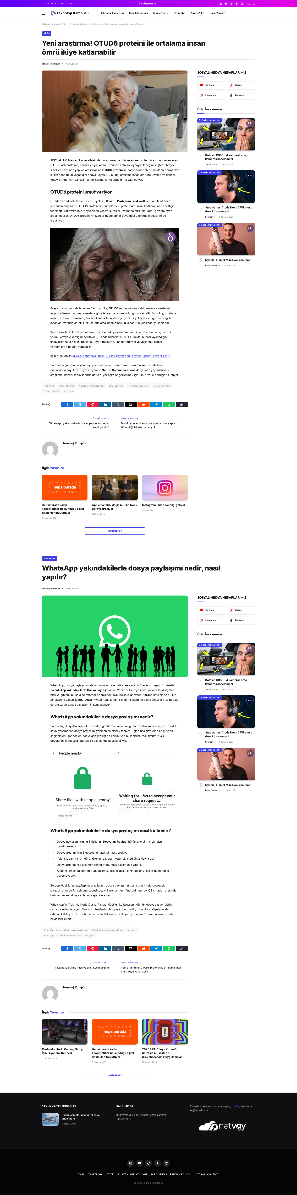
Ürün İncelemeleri (147, 3)
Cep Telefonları (138, 13)
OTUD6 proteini (162, 385)
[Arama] (248, 4)
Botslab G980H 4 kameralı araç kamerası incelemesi (226, 157)
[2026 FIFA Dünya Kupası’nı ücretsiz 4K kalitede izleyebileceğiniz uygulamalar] (165, 1032)
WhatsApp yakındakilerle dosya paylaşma (115, 930)
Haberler (50, 558)
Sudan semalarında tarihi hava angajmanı (81, 1116)
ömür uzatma (116, 385)
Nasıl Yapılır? (218, 13)
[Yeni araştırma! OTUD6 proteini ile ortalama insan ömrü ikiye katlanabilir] (115, 111)
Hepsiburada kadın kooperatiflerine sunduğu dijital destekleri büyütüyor (63, 508)
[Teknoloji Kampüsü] (70, 13)
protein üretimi (51, 391)
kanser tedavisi (66, 385)
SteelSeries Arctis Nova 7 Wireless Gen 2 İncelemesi (228, 209)
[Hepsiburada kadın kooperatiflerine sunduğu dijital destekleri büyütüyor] (64, 487)
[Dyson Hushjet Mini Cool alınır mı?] (226, 239)
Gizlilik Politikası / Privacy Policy (166, 1174)
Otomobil (179, 13)
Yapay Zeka (197, 13)
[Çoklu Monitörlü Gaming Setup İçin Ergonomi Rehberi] (64, 1032)
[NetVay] (222, 1125)
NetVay (236, 1106)
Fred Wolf (49, 385)
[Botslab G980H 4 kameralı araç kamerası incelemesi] (226, 134)
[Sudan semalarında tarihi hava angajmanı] (50, 1119)
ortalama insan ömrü (138, 385)
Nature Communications (91, 385)
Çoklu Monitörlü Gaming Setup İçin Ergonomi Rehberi (62, 1051)
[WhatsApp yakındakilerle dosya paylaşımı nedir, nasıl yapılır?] (115, 636)
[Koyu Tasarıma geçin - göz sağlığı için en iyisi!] (253, 3)
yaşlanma (69, 391)
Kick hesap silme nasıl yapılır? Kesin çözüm (82, 967)
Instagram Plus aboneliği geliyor (163, 505)
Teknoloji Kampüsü (51, 63)
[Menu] (44, 13)
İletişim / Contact (207, 1174)
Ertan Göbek (211, 265)
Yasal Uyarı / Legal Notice (96, 1174)
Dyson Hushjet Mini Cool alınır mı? (228, 260)
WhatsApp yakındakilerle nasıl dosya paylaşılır (69, 935)
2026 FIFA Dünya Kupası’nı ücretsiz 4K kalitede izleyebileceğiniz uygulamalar (162, 1053)
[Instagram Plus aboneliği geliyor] (165, 487)
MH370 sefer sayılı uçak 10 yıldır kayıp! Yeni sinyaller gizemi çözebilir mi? (121, 356)
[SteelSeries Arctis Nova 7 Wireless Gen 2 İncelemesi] (226, 186)
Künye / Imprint (128, 1174)
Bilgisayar (159, 13)
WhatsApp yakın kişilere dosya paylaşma (66, 930)
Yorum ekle (115, 531)
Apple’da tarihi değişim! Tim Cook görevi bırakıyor (114, 506)
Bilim (66, 23)
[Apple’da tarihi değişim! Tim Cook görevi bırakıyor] (115, 487)
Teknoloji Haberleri (112, 13)
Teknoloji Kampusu (51, 23)
